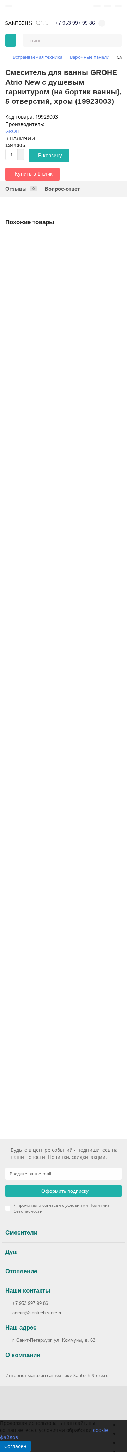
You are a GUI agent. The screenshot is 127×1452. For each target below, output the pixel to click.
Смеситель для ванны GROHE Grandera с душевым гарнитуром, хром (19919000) (63, 513)
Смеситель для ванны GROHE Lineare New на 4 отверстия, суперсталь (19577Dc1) (58, 1046)
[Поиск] (114, 40)
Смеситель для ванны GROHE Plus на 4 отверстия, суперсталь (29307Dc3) (62, 690)
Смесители (21, 1232)
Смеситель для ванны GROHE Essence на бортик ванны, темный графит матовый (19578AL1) (60, 868)
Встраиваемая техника (37, 57)
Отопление (21, 1271)
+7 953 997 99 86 (30, 1303)
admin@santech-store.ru (37, 1312)
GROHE (13, 131)
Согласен (15, 1446)
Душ (11, 1252)
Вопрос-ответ (62, 189)
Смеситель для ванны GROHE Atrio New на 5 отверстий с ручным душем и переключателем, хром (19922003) (58, 331)
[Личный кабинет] (118, 6)
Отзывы (20, 189)
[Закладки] (97, 6)
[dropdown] (8, 6)
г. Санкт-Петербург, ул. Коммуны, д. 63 (53, 1340)
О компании (22, 1355)
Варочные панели (89, 57)
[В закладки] (116, 241)
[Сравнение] (107, 6)
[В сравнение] (116, 254)
